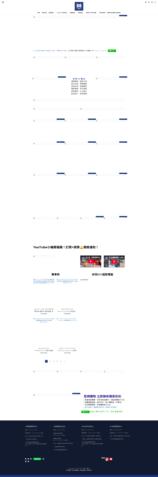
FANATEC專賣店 (62, 12)
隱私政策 (89, 470)
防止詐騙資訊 (75, 470)
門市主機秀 (102, 12)
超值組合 (80, 12)
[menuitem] (46, 361)
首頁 (38, 12)
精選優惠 (72, 12)
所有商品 (44, 12)
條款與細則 (83, 470)
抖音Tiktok (94, 50)
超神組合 (51, 12)
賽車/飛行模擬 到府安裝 (114, 12)
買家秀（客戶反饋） (91, 12)
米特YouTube (61, 50)
